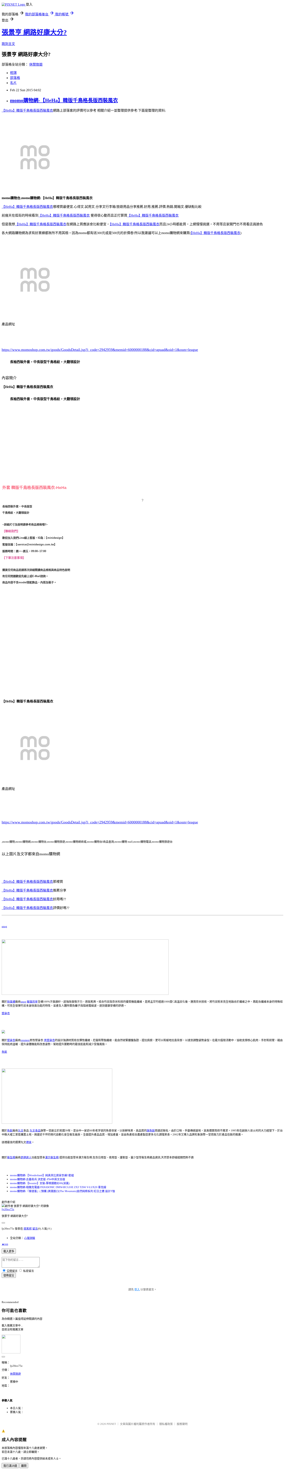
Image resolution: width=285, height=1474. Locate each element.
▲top (5, 1244)
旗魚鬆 (151, 1130)
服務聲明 (182, 1423)
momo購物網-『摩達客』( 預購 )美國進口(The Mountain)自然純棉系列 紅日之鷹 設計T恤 (62, 1191)
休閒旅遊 (36, 64)
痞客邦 (28, 1228)
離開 (23, 1465)
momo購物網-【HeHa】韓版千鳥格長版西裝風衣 (64, 100)
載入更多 (8, 1251)
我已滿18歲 (10, 1465)
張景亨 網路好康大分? (34, 32)
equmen (25, 1040)
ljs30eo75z (8, 1209)
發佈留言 (8, 1275)
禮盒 (29, 1142)
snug (4, 926)
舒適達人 (26, 1157)
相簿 (13, 73)
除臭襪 (11, 1001)
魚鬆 (4, 1051)
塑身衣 (6, 1013)
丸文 (20, 1130)
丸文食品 (35, 1130)
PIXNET (111, 1423)
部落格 (15, 78)
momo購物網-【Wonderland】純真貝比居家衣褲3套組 (42, 1175)
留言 (35, 1228)
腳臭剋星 (32, 1001)
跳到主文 (8, 44)
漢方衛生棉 (52, 1157)
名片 (13, 83)
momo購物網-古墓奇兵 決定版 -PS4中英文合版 (37, 1179)
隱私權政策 (166, 1423)
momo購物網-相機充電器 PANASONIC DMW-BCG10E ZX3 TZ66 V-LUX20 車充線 (58, 1187)
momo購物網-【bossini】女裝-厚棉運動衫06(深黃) (39, 1183)
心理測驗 (29, 1238)
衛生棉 (11, 1157)
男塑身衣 (49, 1040)
